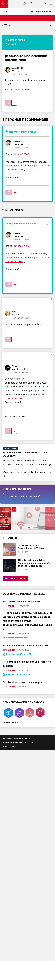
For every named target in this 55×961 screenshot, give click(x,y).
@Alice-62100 (21, 154)
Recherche (24, 4)
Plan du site (8, 746)
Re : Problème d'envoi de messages (22, 682)
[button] (8, 103)
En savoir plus (9, 723)
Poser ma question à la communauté (22, 496)
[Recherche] (24, 4)
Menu (51, 4)
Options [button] (49, 25)
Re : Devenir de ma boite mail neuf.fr (23, 601)
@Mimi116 (19, 379)
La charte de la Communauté (16, 739)
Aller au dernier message (18, 89)
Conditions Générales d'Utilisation (18, 742)
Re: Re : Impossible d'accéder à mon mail (26, 645)
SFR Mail (7, 25)
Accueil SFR (4, 4)
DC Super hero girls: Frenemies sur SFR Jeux (31, 547)
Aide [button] (4, 11)
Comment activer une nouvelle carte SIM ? (26, 460)
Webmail (38, 4)
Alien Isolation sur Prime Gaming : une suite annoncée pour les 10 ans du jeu (34, 563)
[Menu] (51, 4)
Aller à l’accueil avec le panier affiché (31, 4)
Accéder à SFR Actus (15, 579)
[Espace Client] (44, 4)
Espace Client (44, 4)
